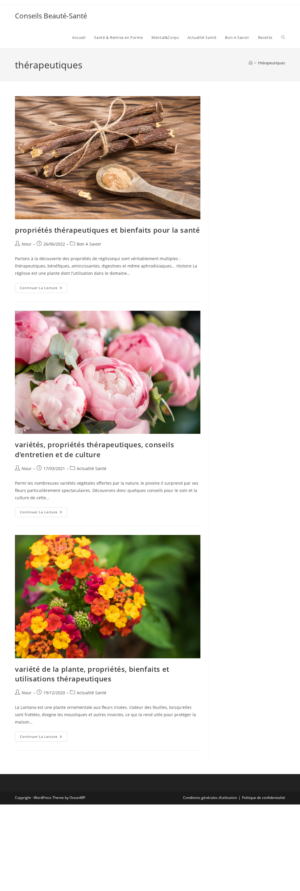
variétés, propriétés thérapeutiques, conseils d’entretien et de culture (94, 449)
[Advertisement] (251, 184)
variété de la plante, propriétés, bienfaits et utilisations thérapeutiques (92, 674)
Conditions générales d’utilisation (210, 797)
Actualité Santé (91, 468)
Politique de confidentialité (263, 797)
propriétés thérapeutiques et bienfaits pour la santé (107, 230)
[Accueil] (251, 62)
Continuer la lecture (43, 289)
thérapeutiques (271, 62)
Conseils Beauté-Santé (51, 15)
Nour (27, 244)
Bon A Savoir (89, 244)
